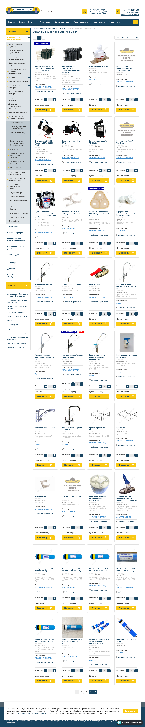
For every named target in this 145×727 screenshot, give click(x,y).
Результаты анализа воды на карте (17, 307)
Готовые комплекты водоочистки (16, 46)
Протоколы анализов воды (17, 312)
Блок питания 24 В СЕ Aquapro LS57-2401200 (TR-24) (44, 143)
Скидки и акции (115, 22)
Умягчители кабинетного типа (18, 202)
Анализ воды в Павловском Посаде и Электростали (17, 295)
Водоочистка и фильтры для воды (52, 28)
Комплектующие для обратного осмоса (18, 128)
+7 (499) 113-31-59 (131, 10)
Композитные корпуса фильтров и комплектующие (17, 71)
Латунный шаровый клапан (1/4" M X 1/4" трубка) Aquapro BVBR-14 (126, 498)
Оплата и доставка (80, 22)
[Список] (35, 38)
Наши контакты (99, 22)
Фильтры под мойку (17, 133)
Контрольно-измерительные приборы (14, 186)
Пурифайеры (13, 221)
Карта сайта (11, 329)
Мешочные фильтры (16, 217)
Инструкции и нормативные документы (17, 338)
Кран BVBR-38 (94, 284)
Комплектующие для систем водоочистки (16, 173)
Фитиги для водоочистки (18, 213)
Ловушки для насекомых (13, 256)
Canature (92, 660)
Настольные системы (18, 137)
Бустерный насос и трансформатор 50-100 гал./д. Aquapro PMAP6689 (45, 214)
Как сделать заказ (62, 22)
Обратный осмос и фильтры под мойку (16, 117)
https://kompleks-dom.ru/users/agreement (30, 713)
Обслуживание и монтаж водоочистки (16, 240)
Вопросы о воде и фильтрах (17, 316)
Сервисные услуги (15, 233)
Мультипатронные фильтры (15, 93)
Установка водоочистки (16, 347)
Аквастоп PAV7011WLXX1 (99, 66)
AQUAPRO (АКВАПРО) (43, 87)
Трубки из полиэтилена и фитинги (17, 208)
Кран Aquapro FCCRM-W (71, 284)
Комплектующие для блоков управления (16, 58)
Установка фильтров (27, 22)
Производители (13, 325)
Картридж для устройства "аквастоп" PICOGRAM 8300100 (125, 214)
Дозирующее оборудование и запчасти (14, 106)
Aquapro (119, 303)
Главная (11, 22)
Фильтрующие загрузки (17, 112)
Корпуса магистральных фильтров (17, 99)
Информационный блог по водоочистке (17, 301)
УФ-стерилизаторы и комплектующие (16, 179)
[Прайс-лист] (43, 38)
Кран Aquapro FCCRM (43, 284)
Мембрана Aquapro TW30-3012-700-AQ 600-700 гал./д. (72, 641)
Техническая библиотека (16, 343)
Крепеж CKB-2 (40, 496)
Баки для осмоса (16, 167)
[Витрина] (39, 38)
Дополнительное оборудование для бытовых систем (17, 143)
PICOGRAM (93, 79)
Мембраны (14, 149)
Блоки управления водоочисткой (15, 52)
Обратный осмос (16, 123)
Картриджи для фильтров (14, 87)
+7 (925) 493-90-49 (131, 12)
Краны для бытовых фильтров (17, 162)
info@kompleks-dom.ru (130, 15)
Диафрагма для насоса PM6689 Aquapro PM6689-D (99, 214)
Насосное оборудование (13, 276)
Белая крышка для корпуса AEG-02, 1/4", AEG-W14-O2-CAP (125, 68)
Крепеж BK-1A (122, 428)
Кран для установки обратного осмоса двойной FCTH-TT (97, 357)
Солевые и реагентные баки (17, 64)
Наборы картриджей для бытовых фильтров (17, 155)
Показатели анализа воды (17, 333)
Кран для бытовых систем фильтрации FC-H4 (44, 357)
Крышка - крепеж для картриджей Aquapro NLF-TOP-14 (97, 498)
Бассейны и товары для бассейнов (15, 248)
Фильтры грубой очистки (18, 81)
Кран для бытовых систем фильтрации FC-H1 (126, 286)
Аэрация (11, 77)
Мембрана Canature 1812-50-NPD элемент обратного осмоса (99, 641)
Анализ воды (45, 22)
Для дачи (11, 269)
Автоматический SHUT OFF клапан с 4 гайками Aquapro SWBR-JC (44, 68)
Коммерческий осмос (16, 197)
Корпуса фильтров (15, 193)
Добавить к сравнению (45, 91)
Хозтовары (12, 263)
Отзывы (10, 320)
